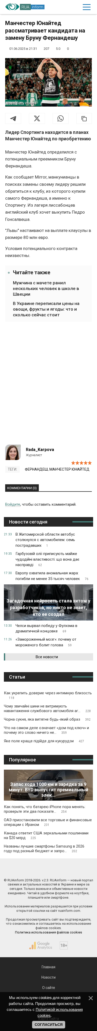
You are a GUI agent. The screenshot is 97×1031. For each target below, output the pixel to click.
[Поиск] (64, 7)
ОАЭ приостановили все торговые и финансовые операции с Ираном (48, 822)
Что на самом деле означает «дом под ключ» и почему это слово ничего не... (46, 730)
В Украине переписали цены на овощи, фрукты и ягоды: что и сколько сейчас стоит (46, 309)
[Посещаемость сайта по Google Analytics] (40, 945)
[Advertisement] (48, 386)
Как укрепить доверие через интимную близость (48, 695)
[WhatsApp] (61, 118)
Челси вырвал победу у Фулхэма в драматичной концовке (46, 628)
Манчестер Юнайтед (69, 469)
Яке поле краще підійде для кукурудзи (44, 741)
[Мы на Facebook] (26, 869)
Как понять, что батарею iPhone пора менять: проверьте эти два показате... (44, 809)
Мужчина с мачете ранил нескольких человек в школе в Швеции (46, 288)
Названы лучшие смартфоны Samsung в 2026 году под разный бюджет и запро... (44, 848)
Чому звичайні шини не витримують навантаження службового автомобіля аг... (47, 708)
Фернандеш (36, 469)
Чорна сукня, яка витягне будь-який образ (47, 719)
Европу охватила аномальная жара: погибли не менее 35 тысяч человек (52, 576)
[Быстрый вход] (75, 7)
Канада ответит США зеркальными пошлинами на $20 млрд (46, 835)
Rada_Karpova (40, 449)
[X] (37, 118)
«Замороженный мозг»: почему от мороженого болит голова (46, 642)
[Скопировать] (84, 118)
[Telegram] (13, 118)
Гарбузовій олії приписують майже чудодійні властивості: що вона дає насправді (47, 559)
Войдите (12, 504)
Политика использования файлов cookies (48, 932)
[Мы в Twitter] (71, 869)
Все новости (47, 657)
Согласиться (49, 1024)
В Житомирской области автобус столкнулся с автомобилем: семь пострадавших (45, 540)
